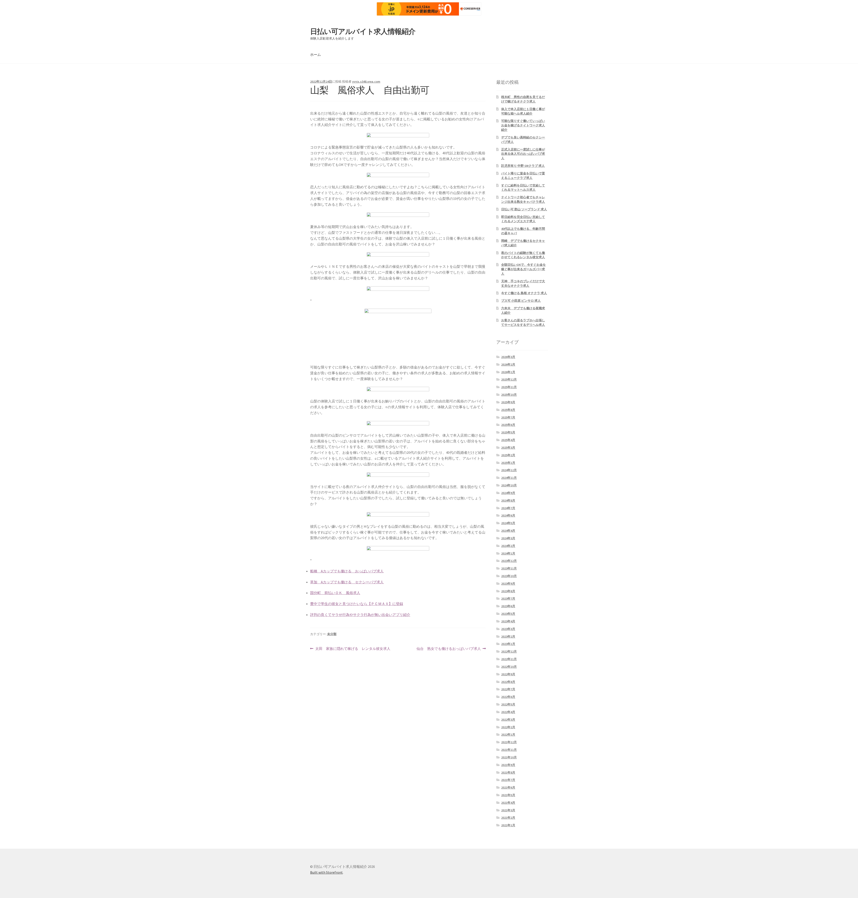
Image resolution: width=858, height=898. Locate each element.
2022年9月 (508, 674)
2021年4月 (508, 803)
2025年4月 (508, 440)
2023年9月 (508, 584)
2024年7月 (508, 508)
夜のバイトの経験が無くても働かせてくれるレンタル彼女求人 (523, 255)
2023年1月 (508, 644)
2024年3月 (508, 538)
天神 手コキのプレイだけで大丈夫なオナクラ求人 (523, 283)
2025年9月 (508, 402)
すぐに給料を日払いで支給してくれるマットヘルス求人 (523, 187)
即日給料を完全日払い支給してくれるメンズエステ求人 (523, 219)
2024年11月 (509, 478)
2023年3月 (508, 629)
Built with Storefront (326, 872)
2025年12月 (509, 379)
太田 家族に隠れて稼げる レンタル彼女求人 (352, 649)
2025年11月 (509, 387)
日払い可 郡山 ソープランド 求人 (524, 209)
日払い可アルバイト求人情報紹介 (362, 31)
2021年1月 (508, 825)
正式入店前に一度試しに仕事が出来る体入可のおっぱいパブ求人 (523, 153)
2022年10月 (509, 667)
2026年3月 (508, 357)
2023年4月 (508, 621)
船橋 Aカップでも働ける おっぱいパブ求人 (347, 571)
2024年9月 (508, 493)
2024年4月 (508, 531)
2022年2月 (508, 727)
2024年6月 (508, 515)
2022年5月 (508, 704)
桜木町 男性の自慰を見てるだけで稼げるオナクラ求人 (523, 99)
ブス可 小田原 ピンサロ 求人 (521, 301)
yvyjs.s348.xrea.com (366, 82)
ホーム (315, 54)
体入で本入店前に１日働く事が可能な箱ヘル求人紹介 (523, 111)
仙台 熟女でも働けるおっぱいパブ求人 (448, 649)
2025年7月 (508, 417)
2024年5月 (508, 523)
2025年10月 (509, 395)
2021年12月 (509, 742)
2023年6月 (508, 606)
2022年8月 (508, 682)
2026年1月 (508, 372)
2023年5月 (508, 614)
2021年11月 (509, 750)
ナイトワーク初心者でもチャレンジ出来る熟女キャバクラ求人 (523, 199)
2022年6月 (508, 697)
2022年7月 (508, 689)
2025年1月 (508, 463)
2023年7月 (508, 599)
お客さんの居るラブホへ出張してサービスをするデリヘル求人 (523, 322)
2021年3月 (508, 810)
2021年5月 (508, 795)
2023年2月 (508, 636)
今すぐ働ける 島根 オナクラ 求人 (524, 293)
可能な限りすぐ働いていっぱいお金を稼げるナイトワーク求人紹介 (523, 125)
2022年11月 (509, 659)
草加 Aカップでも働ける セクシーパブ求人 (347, 582)
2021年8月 (508, 772)
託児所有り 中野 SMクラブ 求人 (523, 166)
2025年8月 (508, 410)
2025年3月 (508, 448)
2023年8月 (508, 591)
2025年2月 (508, 455)
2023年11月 (509, 568)
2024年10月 (509, 485)
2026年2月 (508, 364)
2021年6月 (508, 787)
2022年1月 (508, 735)
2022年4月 (508, 712)
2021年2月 (508, 818)
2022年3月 (508, 720)
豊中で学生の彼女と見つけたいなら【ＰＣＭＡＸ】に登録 (356, 603)
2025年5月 (508, 432)
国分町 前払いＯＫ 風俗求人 (335, 592)
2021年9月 (508, 765)
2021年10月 (509, 757)
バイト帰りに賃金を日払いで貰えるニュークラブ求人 (523, 175)
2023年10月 (509, 576)
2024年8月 (508, 500)
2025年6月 (508, 425)
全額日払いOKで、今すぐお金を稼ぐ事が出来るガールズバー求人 (523, 269)
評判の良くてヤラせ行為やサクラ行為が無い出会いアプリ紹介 (360, 614)
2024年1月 (508, 553)
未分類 (331, 634)
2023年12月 (509, 561)
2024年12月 (509, 470)
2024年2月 (508, 546)
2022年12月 (509, 651)
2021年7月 (508, 780)
